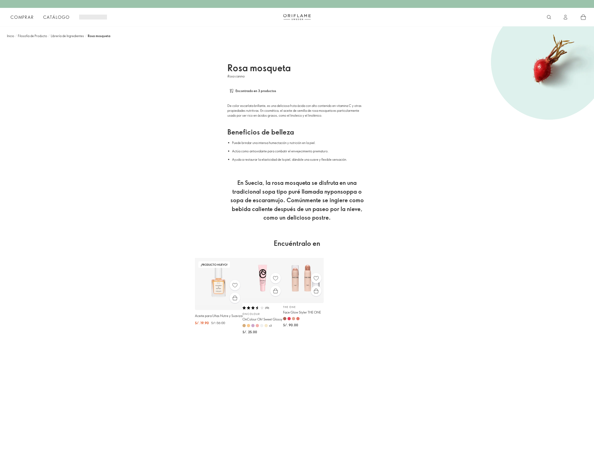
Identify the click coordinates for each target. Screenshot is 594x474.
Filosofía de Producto (32, 36)
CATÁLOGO (56, 17)
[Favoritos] (235, 285)
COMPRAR (22, 17)
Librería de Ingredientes (67, 36)
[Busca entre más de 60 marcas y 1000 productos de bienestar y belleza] (549, 17)
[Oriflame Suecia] (297, 17)
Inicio (10, 36)
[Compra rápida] (235, 298)
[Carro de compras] (583, 17)
